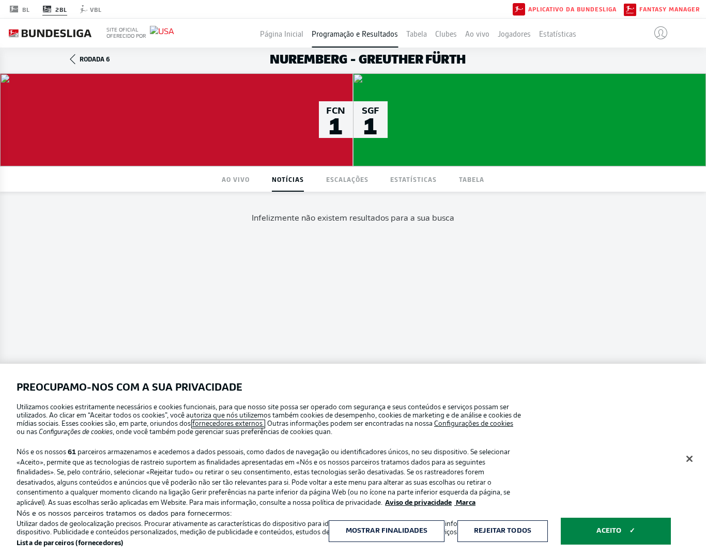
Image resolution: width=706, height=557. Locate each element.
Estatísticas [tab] (413, 179)
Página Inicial (281, 33)
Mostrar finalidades (386, 531)
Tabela (416, 33)
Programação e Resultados (355, 33)
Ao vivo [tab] (236, 179)
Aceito (608, 531)
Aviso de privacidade (418, 503)
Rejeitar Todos (502, 531)
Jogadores (514, 33)
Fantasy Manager (669, 9)
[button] (656, 33)
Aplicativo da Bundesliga (572, 9)
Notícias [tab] (288, 179)
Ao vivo (477, 33)
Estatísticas (557, 33)
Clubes (446, 33)
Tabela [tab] (471, 179)
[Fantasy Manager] (630, 9)
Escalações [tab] (347, 179)
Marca (464, 503)
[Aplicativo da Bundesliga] (519, 9)
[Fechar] (689, 458)
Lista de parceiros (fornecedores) (70, 543)
